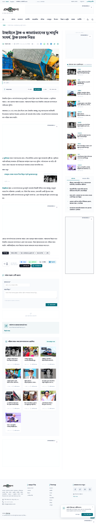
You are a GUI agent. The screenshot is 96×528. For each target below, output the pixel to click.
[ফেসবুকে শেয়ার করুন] (41, 44)
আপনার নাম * (7, 282)
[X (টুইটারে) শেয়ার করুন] (47, 44)
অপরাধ (73, 19)
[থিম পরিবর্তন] (88, 19)
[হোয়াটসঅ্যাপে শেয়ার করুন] (44, 44)
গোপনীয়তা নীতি (30, 495)
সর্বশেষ (13, 19)
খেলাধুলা (49, 19)
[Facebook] (75, 489)
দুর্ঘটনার (6, 158)
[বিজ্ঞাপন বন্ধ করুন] (91, 7)
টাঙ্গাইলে (5, 188)
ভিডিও (51, 495)
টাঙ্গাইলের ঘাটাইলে (14, 253)
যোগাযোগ (29, 490)
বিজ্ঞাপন (28, 493)
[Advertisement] (60, 9)
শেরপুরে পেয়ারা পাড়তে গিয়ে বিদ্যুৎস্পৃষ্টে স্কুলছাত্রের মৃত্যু (20, 174)
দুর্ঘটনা (47, 253)
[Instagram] (90, 489)
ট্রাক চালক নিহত (40, 253)
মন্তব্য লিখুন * (7, 289)
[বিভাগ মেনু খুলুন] (3, 19)
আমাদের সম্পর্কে (30, 488)
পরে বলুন (77, 514)
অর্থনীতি (79, 19)
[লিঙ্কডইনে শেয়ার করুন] (51, 44)
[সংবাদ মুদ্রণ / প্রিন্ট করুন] (58, 44)
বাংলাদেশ (20, 19)
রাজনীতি (27, 19)
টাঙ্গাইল (4, 25)
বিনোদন (56, 19)
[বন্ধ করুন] (92, 507)
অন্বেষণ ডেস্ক (7, 44)
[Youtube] (85, 489)
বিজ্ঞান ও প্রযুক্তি (65, 19)
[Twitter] (80, 489)
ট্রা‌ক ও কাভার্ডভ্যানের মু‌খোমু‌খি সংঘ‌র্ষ (27, 253)
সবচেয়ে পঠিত (85, 178)
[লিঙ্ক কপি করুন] (54, 44)
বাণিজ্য (42, 19)
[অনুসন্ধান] (92, 19)
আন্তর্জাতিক (35, 19)
